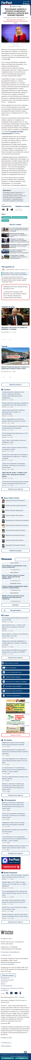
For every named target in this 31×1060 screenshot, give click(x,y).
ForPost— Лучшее (18, 997)
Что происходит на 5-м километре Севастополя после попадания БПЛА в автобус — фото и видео (14, 769)
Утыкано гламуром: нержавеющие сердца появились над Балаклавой (15, 587)
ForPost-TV (4, 982)
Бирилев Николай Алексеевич (15, 535)
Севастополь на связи (11, 663)
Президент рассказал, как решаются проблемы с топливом (14, 328)
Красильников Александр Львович (17, 525)
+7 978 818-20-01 (6, 1043)
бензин (26, 323)
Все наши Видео (11, 668)
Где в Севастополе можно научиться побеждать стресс (14, 441)
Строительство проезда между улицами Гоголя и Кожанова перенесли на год (15, 482)
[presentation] (4, 339)
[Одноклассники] (7, 209)
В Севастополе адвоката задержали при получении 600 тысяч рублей (15, 427)
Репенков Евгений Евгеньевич (15, 530)
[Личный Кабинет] (24, 2)
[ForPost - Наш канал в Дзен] (23, 993)
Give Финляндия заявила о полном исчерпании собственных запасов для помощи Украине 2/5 (17, 208)
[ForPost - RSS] (7, 993)
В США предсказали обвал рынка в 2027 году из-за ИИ (15, 434)
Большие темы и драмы (13, 686)
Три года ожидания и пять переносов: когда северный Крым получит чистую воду (14, 760)
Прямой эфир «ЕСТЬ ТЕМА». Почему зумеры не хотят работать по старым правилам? (14, 884)
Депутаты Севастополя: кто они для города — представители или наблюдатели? (13, 577)
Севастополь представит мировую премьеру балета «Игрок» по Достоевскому (13, 412)
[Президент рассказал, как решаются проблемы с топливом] (15, 309)
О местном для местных (14, 672)
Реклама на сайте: (6, 1038)
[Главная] (7, 2)
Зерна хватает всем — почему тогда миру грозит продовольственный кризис (14, 474)
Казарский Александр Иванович (16, 505)
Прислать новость (15, 384)
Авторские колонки (7, 980)
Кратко (3, 984)
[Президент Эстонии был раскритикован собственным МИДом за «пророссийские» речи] (5, 239)
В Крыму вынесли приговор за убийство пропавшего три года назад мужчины (15, 404)
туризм (25, 363)
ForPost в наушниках (13, 695)
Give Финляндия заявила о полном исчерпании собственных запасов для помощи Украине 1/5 (16, 208)
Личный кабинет (15, 610)
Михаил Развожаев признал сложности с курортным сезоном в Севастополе (15, 367)
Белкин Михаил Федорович (14, 510)
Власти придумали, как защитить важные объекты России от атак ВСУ (14, 420)
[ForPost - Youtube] (16, 993)
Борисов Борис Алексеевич (14, 515)
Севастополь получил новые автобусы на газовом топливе (14, 448)
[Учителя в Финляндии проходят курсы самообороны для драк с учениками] (5, 228)
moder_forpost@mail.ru (12, 952)
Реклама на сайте (6, 938)
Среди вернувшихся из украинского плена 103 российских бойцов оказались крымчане (15, 751)
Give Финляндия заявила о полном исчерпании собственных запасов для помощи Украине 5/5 (21, 208)
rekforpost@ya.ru (6, 1046)
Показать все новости (15, 489)
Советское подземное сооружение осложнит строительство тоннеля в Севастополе (14, 465)
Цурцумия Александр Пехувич (15, 545)
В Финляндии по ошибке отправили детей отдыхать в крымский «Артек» (18, 257)
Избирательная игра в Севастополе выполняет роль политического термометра (13, 597)
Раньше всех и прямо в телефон (16, 681)
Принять (21, 1058)
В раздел (15, 605)
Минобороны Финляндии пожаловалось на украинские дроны (18, 235)
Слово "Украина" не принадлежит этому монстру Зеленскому (14, 566)
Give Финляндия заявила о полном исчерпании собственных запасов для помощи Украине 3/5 (18, 208)
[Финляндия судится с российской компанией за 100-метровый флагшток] (5, 244)
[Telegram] (12, 209)
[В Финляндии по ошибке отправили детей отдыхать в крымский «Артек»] (5, 255)
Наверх (26, 1052)
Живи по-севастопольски (14, 691)
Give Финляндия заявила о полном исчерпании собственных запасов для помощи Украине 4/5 (20, 208)
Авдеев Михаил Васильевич (15, 540)
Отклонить (8, 1058)
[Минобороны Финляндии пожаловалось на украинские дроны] (5, 234)
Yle (9, 59)
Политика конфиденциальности (19, 1056)
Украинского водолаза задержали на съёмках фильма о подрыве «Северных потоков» (14, 643)
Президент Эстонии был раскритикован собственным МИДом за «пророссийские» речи (19, 240)
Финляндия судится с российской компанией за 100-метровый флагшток (19, 246)
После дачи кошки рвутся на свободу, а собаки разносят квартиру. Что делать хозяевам (15, 456)
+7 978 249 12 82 (6, 955)
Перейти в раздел (15, 550)
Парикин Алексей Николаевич (15, 500)
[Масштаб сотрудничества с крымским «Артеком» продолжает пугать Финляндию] (5, 250)
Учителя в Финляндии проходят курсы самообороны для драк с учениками (19, 229)
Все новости (5, 978)
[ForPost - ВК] (11, 993)
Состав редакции (6, 986)
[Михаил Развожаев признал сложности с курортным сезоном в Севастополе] (15, 348)
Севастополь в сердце (13, 677)
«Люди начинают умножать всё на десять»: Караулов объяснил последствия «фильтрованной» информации (13, 395)
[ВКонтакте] (3, 209)
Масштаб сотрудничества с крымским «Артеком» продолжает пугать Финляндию (19, 251)
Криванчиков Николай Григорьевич (17, 520)
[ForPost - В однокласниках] (20, 993)
